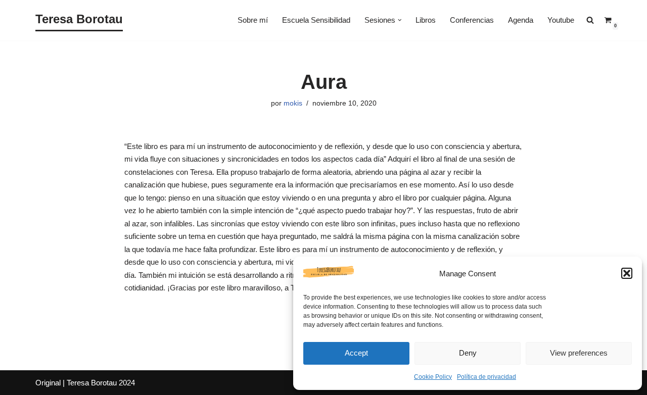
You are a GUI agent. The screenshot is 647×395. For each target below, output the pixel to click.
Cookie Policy (433, 376)
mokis (293, 103)
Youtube (560, 20)
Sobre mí (253, 20)
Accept (356, 353)
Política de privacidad (486, 376)
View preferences (579, 353)
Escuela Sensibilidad (316, 20)
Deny (468, 353)
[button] (627, 273)
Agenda (520, 20)
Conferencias (472, 20)
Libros (425, 20)
